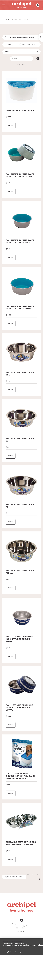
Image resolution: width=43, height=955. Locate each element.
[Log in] (37, 5)
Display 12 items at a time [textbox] (13, 877)
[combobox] (21, 51)
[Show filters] (40, 37)
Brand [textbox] (7, 51)
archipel (6, 19)
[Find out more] (21, 90)
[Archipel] (21, 5)
